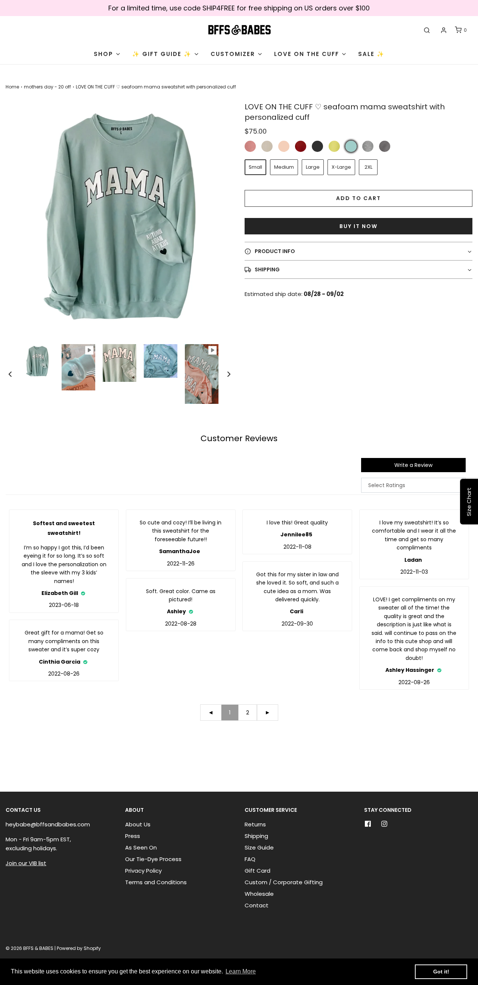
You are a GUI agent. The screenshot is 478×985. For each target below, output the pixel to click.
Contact (257, 905)
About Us (137, 824)
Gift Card (257, 871)
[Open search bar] (427, 30)
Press (132, 836)
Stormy (384, 146)
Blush (283, 146)
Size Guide (259, 847)
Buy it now (358, 226)
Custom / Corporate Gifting (284, 882)
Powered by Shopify (79, 948)
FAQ (250, 859)
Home (12, 87)
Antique (250, 146)
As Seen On (141, 847)
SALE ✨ (371, 54)
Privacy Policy (143, 871)
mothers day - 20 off (47, 87)
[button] (10, 374)
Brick (300, 146)
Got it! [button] (441, 972)
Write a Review (413, 465)
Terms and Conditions (156, 882)
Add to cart (358, 198)
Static (367, 146)
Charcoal (317, 146)
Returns (255, 824)
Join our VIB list (26, 863)
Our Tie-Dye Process (153, 859)
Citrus (334, 146)
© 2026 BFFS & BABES (29, 948)
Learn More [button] (241, 971)
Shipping (256, 836)
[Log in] (443, 30)
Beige (267, 146)
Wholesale (259, 894)
